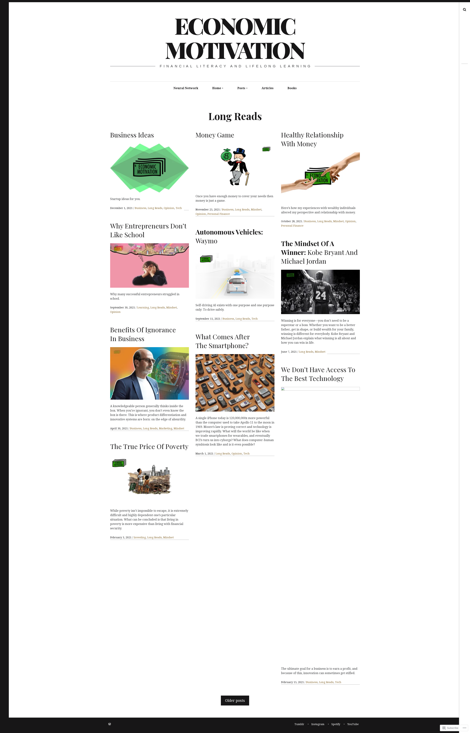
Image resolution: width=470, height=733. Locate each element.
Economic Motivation (234, 37)
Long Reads (155, 208)
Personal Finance (218, 213)
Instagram (317, 724)
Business (140, 208)
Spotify (335, 724)
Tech (179, 208)
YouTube (353, 724)
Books (292, 88)
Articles (268, 88)
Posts (241, 88)
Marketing (165, 428)
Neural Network (185, 88)
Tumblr (299, 724)
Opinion (169, 208)
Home (216, 88)
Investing (140, 537)
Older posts (235, 700)
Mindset (256, 209)
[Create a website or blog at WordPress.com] (109, 724)
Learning (143, 307)
